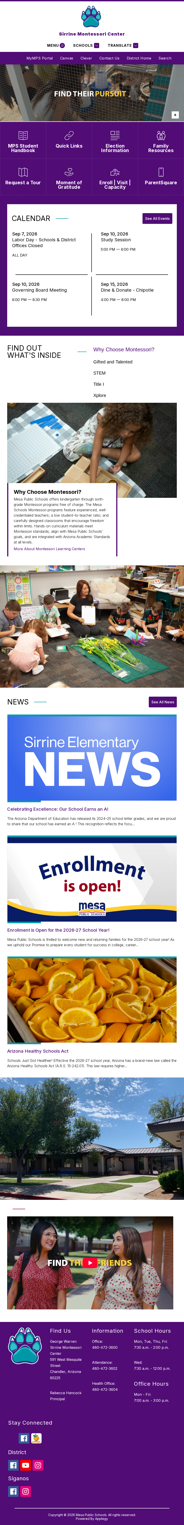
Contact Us (109, 58)
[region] (90, 1264)
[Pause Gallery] (175, 115)
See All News (162, 702)
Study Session (117, 240)
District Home (139, 58)
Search (164, 58)
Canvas (66, 58)
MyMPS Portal (39, 58)
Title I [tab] (98, 384)
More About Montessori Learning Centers (49, 549)
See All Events (157, 218)
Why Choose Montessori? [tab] (123, 349)
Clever (86, 58)
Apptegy (101, 1519)
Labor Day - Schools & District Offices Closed (44, 242)
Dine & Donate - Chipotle (128, 290)
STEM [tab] (99, 373)
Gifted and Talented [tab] (112, 361)
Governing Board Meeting (41, 290)
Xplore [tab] (99, 395)
